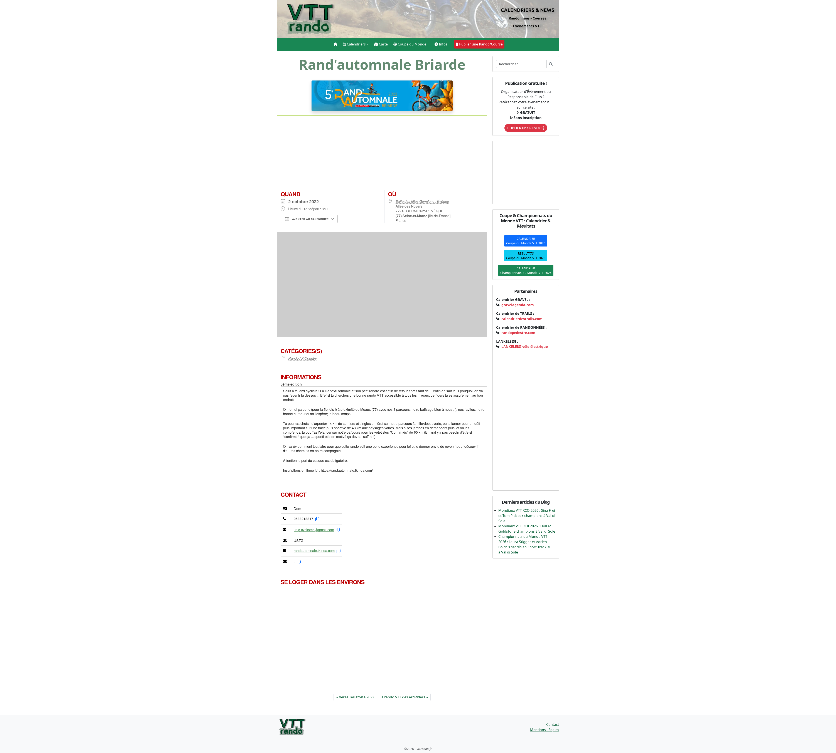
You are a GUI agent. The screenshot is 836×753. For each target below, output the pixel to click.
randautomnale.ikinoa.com (314, 550)
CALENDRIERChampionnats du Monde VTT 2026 (525, 270)
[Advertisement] (382, 154)
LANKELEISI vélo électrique (524, 346)
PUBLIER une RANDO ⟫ (525, 128)
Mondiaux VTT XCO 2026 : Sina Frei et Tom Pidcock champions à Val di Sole (526, 515)
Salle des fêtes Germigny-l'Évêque (422, 201)
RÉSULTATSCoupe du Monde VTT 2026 (525, 255)
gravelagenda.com (517, 304)
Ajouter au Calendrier (310, 219)
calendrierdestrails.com (522, 318)
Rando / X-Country (302, 358)
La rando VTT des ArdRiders (402, 697)
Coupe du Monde (411, 44)
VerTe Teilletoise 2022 (356, 697)
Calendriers (356, 44)
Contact (552, 724)
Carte (383, 44)
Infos (442, 44)
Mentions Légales (544, 729)
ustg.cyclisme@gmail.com (314, 529)
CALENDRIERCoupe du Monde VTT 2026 (525, 240)
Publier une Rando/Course (480, 44)
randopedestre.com (518, 332)
